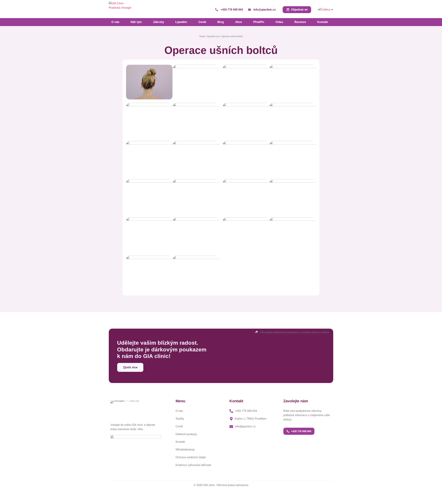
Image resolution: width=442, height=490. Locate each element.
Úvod (201, 36)
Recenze (300, 22)
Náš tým (136, 22)
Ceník (202, 22)
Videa (279, 22)
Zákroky (158, 22)
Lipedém (181, 22)
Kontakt (322, 22)
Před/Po (258, 22)
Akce (238, 22)
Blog (220, 22)
